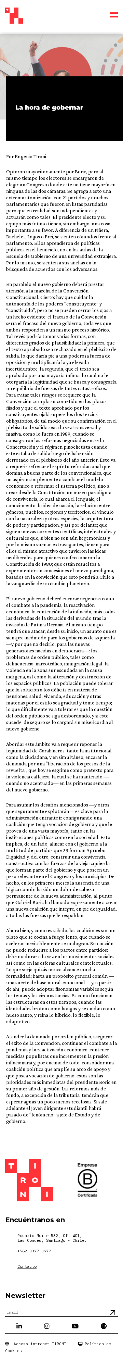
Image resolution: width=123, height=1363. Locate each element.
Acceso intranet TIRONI (37, 1343)
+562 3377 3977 (34, 1250)
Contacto (27, 1266)
